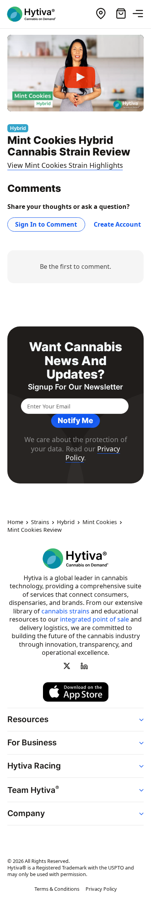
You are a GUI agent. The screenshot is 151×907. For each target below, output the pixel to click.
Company (26, 813)
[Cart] (121, 14)
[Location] (101, 14)
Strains (40, 522)
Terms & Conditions (56, 889)
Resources (27, 719)
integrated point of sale (94, 619)
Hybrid (66, 522)
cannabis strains (65, 611)
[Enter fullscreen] (132, 102)
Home (15, 522)
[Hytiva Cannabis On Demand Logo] (36, 14)
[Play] (75, 73)
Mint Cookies (99, 522)
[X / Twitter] (67, 666)
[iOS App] (75, 692)
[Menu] (141, 14)
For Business (32, 742)
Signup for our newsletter (75, 387)
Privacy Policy (101, 889)
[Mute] (116, 102)
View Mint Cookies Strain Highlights (65, 165)
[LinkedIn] (84, 666)
